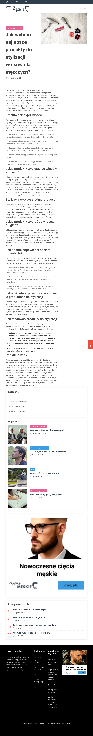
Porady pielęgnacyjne (14, 28)
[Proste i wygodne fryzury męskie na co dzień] (74, 662)
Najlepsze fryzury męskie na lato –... (46, 473)
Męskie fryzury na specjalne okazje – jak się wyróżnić (53, 702)
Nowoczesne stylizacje (17, 406)
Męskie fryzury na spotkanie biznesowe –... (49, 452)
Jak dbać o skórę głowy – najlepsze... (46, 494)
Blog (10, 396)
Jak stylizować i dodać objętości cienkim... (32, 633)
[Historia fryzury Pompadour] (46, 556)
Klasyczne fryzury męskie (18, 401)
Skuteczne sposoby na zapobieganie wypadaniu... (35, 625)
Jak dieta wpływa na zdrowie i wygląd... (47, 430)
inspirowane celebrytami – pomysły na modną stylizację (53, 674)
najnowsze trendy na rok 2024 (53, 662)
